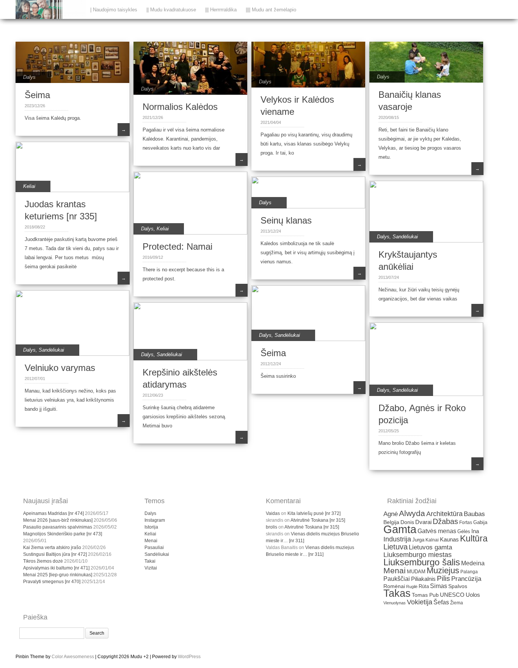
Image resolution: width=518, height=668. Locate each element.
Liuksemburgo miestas (417, 554)
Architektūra (444, 514)
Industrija (397, 539)
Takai (149, 561)
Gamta (399, 529)
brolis (271, 527)
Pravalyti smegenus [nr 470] (51, 581)
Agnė (390, 514)
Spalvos (457, 586)
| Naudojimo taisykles (113, 10)
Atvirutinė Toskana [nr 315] (317, 520)
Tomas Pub (425, 595)
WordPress (189, 656)
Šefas (441, 602)
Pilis (443, 578)
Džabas (445, 521)
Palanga (469, 571)
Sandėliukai (405, 236)
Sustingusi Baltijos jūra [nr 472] (55, 554)
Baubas (474, 514)
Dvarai (423, 522)
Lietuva (395, 547)
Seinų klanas (286, 220)
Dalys (29, 77)
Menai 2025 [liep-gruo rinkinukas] (57, 574)
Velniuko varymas (60, 368)
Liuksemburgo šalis (421, 562)
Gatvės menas (437, 531)
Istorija (151, 527)
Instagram (154, 520)
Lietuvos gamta (430, 547)
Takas (397, 593)
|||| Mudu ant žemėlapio (271, 10)
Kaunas (449, 540)
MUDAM (416, 571)
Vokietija (419, 602)
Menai (150, 540)
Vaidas (273, 513)
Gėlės (463, 531)
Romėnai (394, 586)
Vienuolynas (394, 603)
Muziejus (443, 570)
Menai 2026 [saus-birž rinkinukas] (58, 520)
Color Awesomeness (73, 656)
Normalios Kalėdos (180, 107)
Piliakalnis (423, 579)
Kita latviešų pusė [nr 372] (314, 513)
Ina (475, 531)
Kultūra (474, 538)
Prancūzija (466, 578)
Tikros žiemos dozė (43, 561)
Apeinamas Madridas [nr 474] (53, 513)
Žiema (456, 602)
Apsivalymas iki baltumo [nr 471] (56, 568)
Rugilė (412, 586)
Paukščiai (396, 579)
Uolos (473, 594)
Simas (438, 586)
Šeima (37, 95)
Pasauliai (154, 547)
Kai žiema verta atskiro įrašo (52, 547)
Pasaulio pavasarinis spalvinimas (57, 527)
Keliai (29, 186)
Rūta (424, 586)
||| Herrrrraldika (221, 10)
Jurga (418, 540)
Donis (407, 522)
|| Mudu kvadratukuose (171, 10)
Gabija (480, 522)
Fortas (465, 522)
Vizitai (150, 568)
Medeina (473, 563)
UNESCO (452, 595)
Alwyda (412, 513)
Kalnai (432, 539)
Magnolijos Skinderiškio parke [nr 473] (62, 534)
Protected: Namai (177, 246)
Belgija (391, 522)
